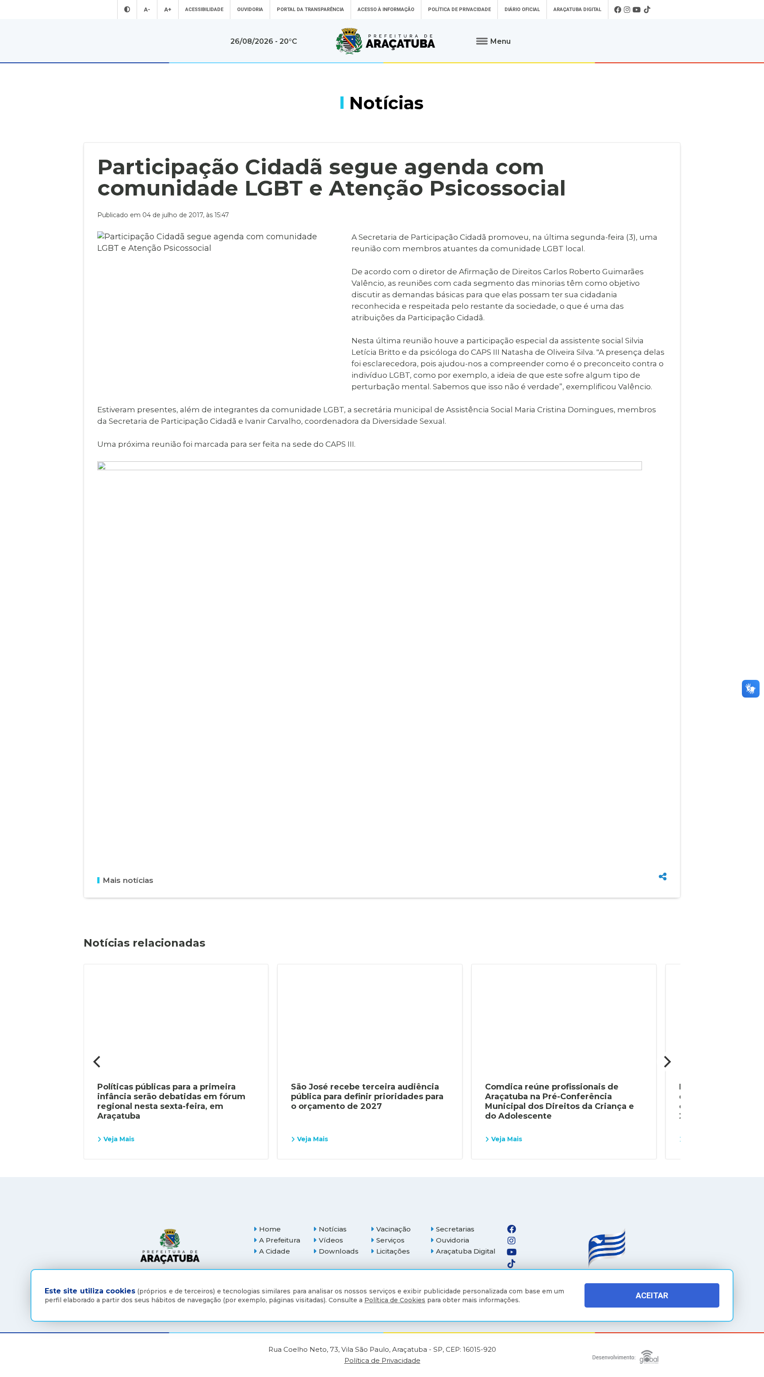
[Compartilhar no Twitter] (663, 844)
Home (270, 1229)
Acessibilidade (204, 9)
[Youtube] (636, 9)
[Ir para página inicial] (385, 41)
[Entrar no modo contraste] (127, 9)
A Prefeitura (279, 1240)
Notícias (333, 1229)
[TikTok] (646, 9)
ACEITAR (652, 1295)
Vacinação (393, 1229)
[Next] (666, 1061)
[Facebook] (618, 9)
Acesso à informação (386, 9)
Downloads (339, 1251)
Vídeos (331, 1240)
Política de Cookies (394, 1300)
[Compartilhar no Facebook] (663, 829)
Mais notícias (128, 880)
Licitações (393, 1251)
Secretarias (455, 1229)
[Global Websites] (625, 1355)
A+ (168, 9)
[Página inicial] (170, 1246)
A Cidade (274, 1251)
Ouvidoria (250, 9)
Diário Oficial (522, 9)
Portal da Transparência (310, 9)
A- (147, 9)
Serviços (390, 1240)
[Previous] (97, 1061)
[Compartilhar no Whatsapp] (662, 860)
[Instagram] (627, 9)
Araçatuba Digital (577, 9)
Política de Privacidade (459, 9)
